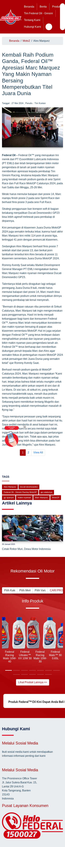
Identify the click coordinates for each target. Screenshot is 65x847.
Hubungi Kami (32, 26)
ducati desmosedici (29, 487)
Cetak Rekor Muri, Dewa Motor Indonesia (26, 549)
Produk (56, 6)
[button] (4, 646)
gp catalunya (46, 492)
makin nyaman (24, 497)
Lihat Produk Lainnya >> (32, 682)
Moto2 (26, 40)
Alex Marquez (10, 487)
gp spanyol (9, 497)
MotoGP (55, 497)
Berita (43, 6)
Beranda (29, 6)
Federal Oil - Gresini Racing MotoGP (20, 492)
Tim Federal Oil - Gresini (38, 13)
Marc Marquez (41, 497)
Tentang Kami (32, 20)
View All (38, 452)
